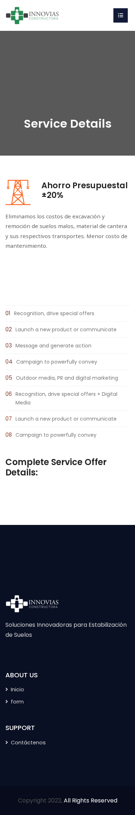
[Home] (32, 15)
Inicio (17, 689)
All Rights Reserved (90, 800)
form (17, 701)
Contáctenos (28, 742)
